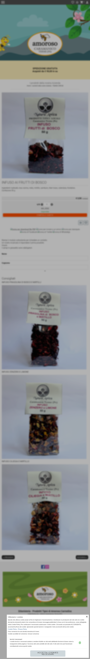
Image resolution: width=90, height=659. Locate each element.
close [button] (86, 616)
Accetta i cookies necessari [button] (48, 653)
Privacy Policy (22, 629)
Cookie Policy (12, 629)
